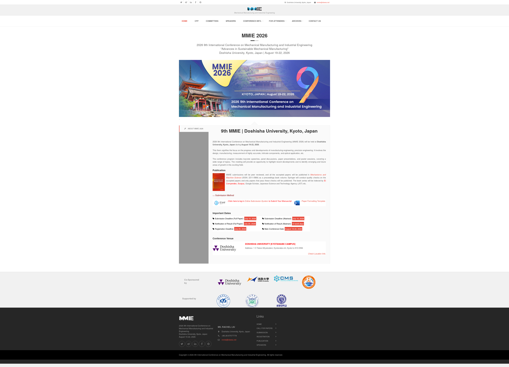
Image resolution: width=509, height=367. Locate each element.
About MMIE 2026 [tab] (195, 128)
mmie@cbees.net (323, 2)
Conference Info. (252, 21)
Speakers (231, 21)
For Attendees (276, 21)
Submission (262, 332)
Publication (262, 341)
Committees (212, 21)
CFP (196, 21)
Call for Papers (265, 328)
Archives (296, 21)
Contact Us (315, 21)
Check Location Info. (317, 253)
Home (184, 21)
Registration (263, 336)
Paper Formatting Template (313, 201)
